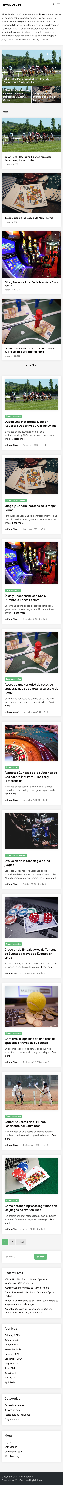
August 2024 (11, 1363)
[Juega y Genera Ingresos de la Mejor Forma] (46, 94)
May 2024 (10, 1377)
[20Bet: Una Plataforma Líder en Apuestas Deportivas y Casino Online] (32, 68)
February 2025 (12, 1335)
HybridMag (36, 1480)
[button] (47, 54)
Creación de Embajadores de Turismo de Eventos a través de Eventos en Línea (30, 953)
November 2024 (13, 1349)
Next (21, 1242)
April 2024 (10, 1382)
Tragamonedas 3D (13, 590)
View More (31, 365)
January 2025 (12, 1340)
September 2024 (13, 1358)
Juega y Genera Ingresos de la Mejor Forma (29, 217)
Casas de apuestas (13, 416)
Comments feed (13, 1451)
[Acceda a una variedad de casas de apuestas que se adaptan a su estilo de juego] (32, 321)
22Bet (42, 14)
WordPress (20, 1480)
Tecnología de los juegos (16, 500)
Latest (5, 111)
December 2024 (13, 1344)
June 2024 (10, 1373)
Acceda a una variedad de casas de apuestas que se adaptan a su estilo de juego (31, 688)
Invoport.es (11, 4)
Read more (20, 438)
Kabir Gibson (13, 445)
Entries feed (11, 1446)
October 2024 (12, 1354)
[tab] (5, 111)
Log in (8, 1442)
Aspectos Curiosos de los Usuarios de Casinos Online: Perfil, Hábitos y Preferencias (31, 777)
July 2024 (10, 1368)
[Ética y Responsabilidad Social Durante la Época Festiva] (32, 254)
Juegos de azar (12, 767)
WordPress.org (12, 1456)
